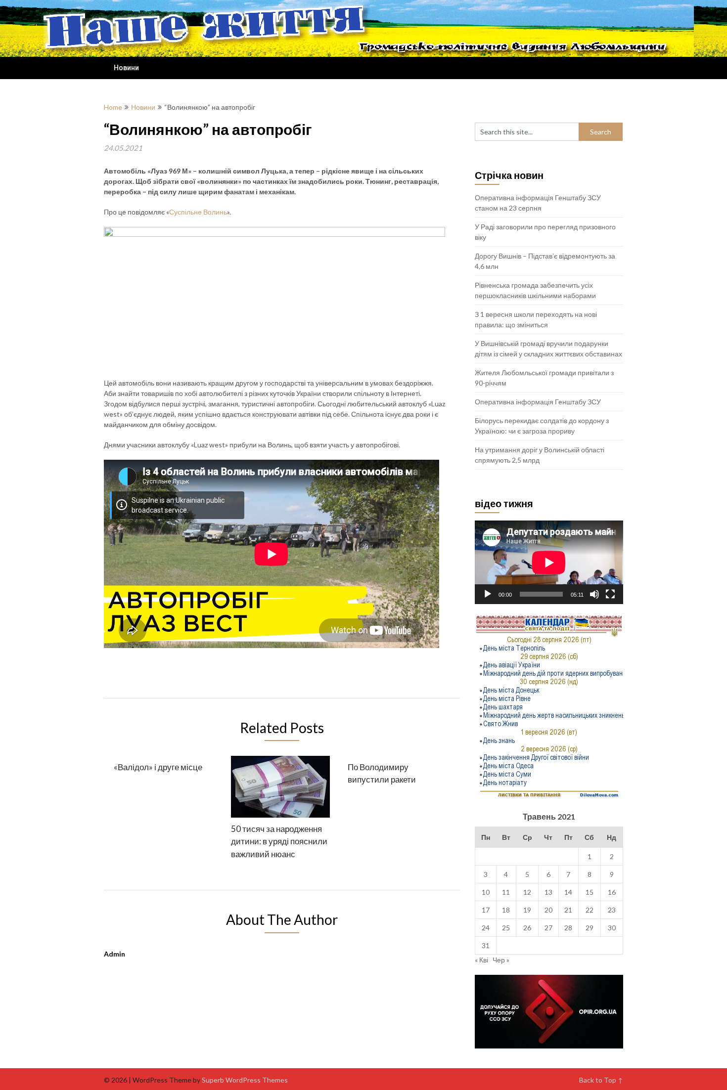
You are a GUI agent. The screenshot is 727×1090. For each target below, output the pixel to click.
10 (486, 892)
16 (612, 892)
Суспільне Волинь (198, 212)
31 (486, 945)
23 (612, 910)
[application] (549, 562)
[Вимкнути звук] (594, 594)
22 (589, 910)
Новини (126, 68)
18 (506, 910)
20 (548, 910)
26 (527, 927)
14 (568, 892)
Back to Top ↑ (601, 1080)
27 (548, 927)
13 (548, 892)
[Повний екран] (610, 594)
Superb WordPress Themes (245, 1080)
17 (486, 910)
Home (113, 107)
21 (568, 910)
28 (568, 927)
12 (527, 892)
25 (506, 927)
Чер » (501, 960)
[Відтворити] (488, 594)
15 (589, 892)
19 (527, 910)
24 (486, 927)
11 (506, 892)
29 (589, 927)
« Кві (481, 960)
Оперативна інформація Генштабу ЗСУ (538, 401)
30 (612, 927)
